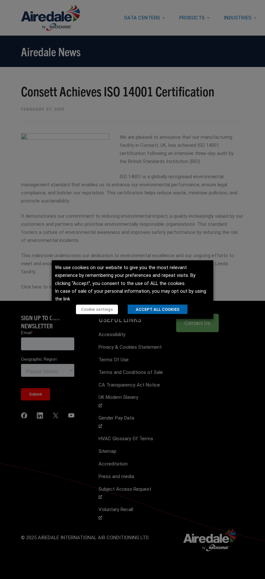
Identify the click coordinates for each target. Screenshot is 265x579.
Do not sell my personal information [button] (109, 299)
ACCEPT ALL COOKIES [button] (157, 309)
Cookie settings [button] (97, 309)
